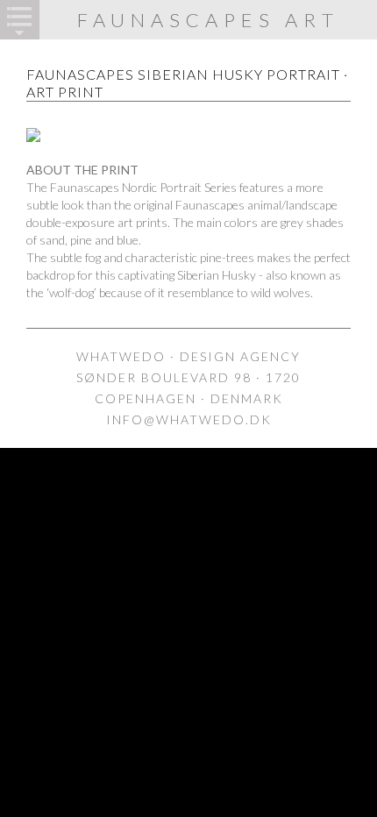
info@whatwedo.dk (189, 419)
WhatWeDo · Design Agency (188, 356)
